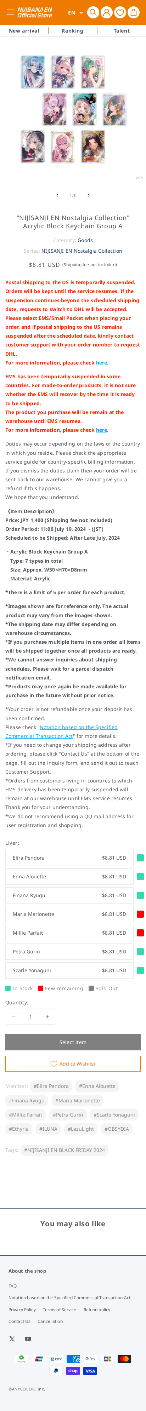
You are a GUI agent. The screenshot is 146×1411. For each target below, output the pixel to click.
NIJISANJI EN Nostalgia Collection (81, 250)
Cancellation (50, 1321)
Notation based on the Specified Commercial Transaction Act (69, 1298)
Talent (122, 30)
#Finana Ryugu (27, 1100)
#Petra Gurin (68, 1114)
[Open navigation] (12, 12)
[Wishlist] (120, 12)
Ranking (72, 30)
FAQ (13, 1286)
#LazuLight (81, 1128)
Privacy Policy (22, 1310)
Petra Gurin (69, 951)
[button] (93, 12)
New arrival (24, 30)
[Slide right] (88, 195)
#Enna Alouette (97, 1086)
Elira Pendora (69, 857)
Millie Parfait (69, 932)
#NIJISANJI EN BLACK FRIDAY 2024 (64, 1150)
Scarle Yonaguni (69, 970)
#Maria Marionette (77, 1100)
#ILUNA (48, 1128)
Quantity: (17, 1002)
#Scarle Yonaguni (114, 1114)
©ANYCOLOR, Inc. (27, 1389)
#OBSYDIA (117, 1128)
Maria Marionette (69, 914)
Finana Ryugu (69, 895)
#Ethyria (19, 1128)
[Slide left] (57, 195)
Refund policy (97, 1310)
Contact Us (19, 1321)
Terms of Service (60, 1310)
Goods (85, 240)
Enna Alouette (69, 876)
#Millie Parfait (25, 1114)
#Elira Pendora (51, 1086)
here (101, 362)
